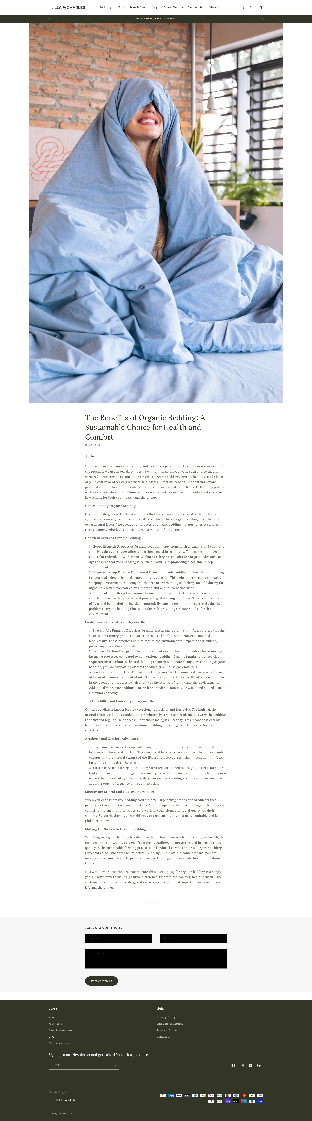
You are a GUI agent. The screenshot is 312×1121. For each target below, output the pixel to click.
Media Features (59, 1043)
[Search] (242, 7)
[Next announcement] (262, 19)
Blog (52, 1036)
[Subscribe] (114, 1065)
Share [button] (93, 456)
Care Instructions (60, 1030)
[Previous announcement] (49, 19)
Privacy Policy (166, 1017)
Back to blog (158, 902)
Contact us (164, 1036)
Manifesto (55, 1023)
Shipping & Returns (170, 1023)
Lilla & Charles (66, 1113)
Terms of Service (168, 1030)
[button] (104, 8)
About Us (55, 1017)
